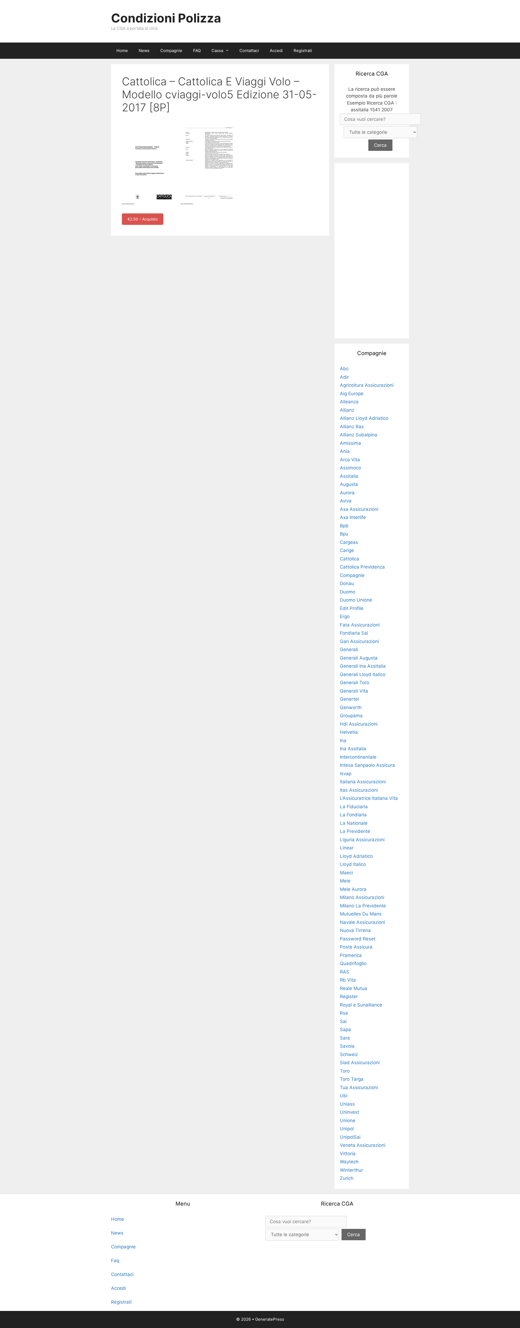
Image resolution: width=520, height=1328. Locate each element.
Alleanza (349, 401)
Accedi (276, 50)
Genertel (349, 699)
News (144, 50)
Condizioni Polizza (166, 18)
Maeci (346, 872)
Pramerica (351, 955)
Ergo (345, 616)
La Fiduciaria (354, 806)
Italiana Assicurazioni (363, 781)
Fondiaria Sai (354, 633)
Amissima (350, 443)
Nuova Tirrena (355, 930)
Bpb (344, 525)
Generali (349, 649)
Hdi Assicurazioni (359, 724)
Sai (343, 1021)
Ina (343, 740)
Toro (345, 1071)
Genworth (351, 707)
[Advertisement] (372, 249)
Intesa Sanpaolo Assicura (367, 765)
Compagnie (171, 50)
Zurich (346, 1178)
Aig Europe (351, 393)
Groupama (351, 715)
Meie (345, 881)
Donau (347, 583)
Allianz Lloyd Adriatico (364, 418)
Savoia (347, 1046)
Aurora (347, 492)
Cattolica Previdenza (362, 567)
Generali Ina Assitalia (363, 666)
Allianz (347, 410)
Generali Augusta (359, 658)
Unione (347, 1120)
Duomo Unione (356, 600)
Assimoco (350, 467)
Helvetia (349, 732)
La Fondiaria (353, 814)
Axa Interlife (353, 517)
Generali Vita (354, 691)
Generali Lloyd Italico (362, 674)
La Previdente (355, 831)
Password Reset (357, 938)
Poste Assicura (356, 947)
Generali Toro (354, 682)
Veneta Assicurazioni (362, 1145)
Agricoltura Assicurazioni (367, 385)
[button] (228, 51)
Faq (115, 1260)
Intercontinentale (358, 757)
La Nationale (354, 823)
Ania (345, 451)
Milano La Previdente (363, 905)
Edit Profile (351, 608)
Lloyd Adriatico (356, 856)
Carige (347, 550)
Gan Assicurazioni (359, 641)
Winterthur (351, 1170)
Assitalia (349, 476)
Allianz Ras (352, 426)
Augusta (349, 484)
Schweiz (349, 1054)
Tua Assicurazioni (359, 1087)
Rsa (344, 1013)
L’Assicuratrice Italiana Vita (369, 798)
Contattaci (249, 50)
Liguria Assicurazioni (362, 839)
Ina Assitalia (353, 748)
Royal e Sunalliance (361, 1005)
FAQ (197, 50)
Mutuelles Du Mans (361, 914)
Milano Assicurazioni (362, 897)
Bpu (344, 534)
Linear (346, 847)
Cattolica (349, 558)
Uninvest (349, 1112)
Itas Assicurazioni (359, 790)
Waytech (349, 1161)
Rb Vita (348, 980)
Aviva (346, 501)
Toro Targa (351, 1079)
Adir (344, 377)
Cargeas (349, 542)
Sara (345, 1038)
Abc (344, 368)
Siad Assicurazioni (360, 1062)
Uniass (347, 1104)
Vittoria (348, 1153)
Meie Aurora (353, 889)
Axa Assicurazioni (359, 509)
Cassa (217, 50)
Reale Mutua (353, 988)
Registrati (303, 50)
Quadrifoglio (353, 963)
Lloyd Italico (353, 864)
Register (349, 996)
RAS (344, 972)
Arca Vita (350, 459)
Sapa (345, 1029)
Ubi (343, 1095)
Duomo (347, 592)
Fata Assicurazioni (360, 625)
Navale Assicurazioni (362, 922)
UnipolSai (350, 1137)
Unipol (347, 1128)
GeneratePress (269, 1319)
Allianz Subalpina (358, 434)
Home (122, 50)
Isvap (345, 773)
